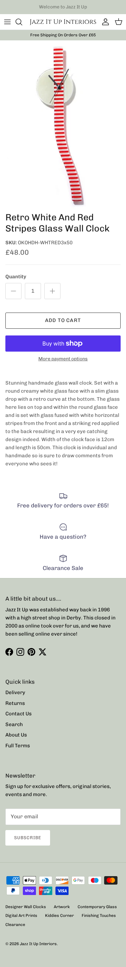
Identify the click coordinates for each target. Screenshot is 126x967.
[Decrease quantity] (13, 291)
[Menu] (7, 21)
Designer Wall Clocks (25, 906)
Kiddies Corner (59, 915)
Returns (15, 703)
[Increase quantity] (52, 291)
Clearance (15, 924)
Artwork (62, 906)
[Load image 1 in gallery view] (63, 124)
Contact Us (18, 714)
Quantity (15, 277)
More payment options (63, 359)
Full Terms (17, 746)
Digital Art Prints (21, 915)
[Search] (22, 21)
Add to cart (63, 320)
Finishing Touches (99, 915)
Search (14, 724)
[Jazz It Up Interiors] (63, 21)
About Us (16, 735)
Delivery (15, 692)
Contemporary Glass (97, 906)
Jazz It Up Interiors (38, 943)
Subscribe (27, 837)
